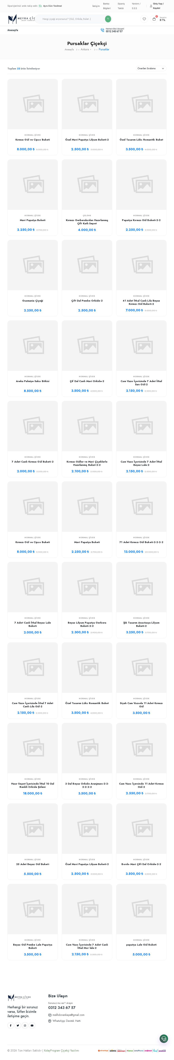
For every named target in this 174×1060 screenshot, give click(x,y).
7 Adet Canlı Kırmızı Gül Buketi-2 (32, 462)
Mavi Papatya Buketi (32, 220)
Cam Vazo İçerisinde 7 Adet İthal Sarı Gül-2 (141, 382)
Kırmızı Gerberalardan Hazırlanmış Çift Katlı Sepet (87, 221)
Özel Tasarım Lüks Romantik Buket (141, 140)
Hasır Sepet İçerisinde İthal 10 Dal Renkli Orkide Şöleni (32, 785)
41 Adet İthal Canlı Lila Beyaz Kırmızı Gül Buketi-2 (141, 302)
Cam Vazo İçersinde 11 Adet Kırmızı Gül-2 (141, 785)
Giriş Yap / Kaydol (158, 5)
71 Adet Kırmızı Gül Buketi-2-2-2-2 (141, 542)
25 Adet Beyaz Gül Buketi (32, 864)
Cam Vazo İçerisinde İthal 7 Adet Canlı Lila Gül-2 (32, 704)
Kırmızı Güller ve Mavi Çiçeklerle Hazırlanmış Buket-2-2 (87, 463)
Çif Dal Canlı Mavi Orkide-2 (87, 381)
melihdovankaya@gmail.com (68, 1015)
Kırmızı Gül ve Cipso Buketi (32, 140)
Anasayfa (12, 30)
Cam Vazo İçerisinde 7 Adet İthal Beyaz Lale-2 (141, 463)
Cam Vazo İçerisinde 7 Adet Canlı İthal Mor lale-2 (87, 946)
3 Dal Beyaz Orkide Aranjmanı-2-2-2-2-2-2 (87, 785)
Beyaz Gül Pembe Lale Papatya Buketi (32, 946)
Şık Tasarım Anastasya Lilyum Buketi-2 (141, 624)
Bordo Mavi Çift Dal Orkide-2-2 (141, 864)
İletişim (96, 6)
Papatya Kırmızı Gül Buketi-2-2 (141, 220)
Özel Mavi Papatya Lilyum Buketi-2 (87, 140)
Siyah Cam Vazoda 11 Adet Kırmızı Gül (141, 704)
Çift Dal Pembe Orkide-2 (86, 301)
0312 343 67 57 (114, 31)
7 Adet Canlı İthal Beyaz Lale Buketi (32, 624)
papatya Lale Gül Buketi (141, 945)
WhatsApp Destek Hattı (67, 1021)
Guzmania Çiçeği (32, 301)
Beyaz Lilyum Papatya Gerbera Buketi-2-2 (87, 624)
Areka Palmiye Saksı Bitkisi (32, 381)
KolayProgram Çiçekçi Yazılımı (61, 1050)
